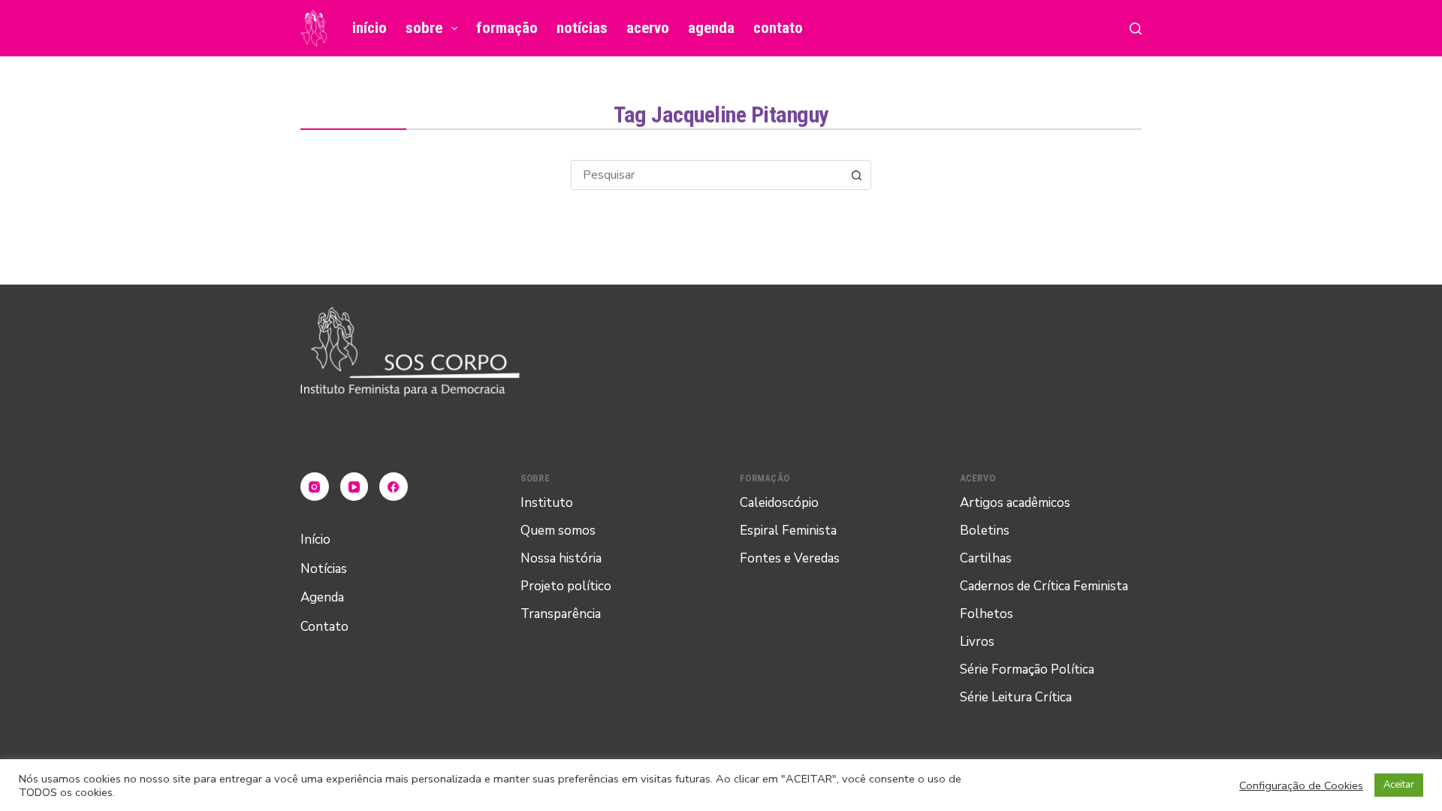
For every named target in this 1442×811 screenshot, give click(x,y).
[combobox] (707, 175)
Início (369, 28)
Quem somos (558, 530)
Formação (507, 28)
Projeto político (565, 586)
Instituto (546, 502)
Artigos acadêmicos (1015, 502)
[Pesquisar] (1136, 29)
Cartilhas (986, 558)
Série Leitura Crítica (1016, 697)
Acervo (647, 28)
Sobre (424, 28)
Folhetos (986, 614)
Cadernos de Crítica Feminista (1044, 586)
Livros (977, 641)
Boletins (984, 530)
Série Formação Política (1027, 669)
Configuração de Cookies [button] (1301, 785)
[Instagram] (314, 486)
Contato (778, 28)
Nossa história (561, 558)
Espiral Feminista (788, 530)
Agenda (711, 28)
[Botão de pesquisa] (856, 175)
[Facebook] (393, 486)
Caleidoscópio (779, 502)
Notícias (582, 28)
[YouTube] (354, 486)
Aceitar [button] (1398, 784)
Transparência (560, 614)
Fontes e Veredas (790, 558)
